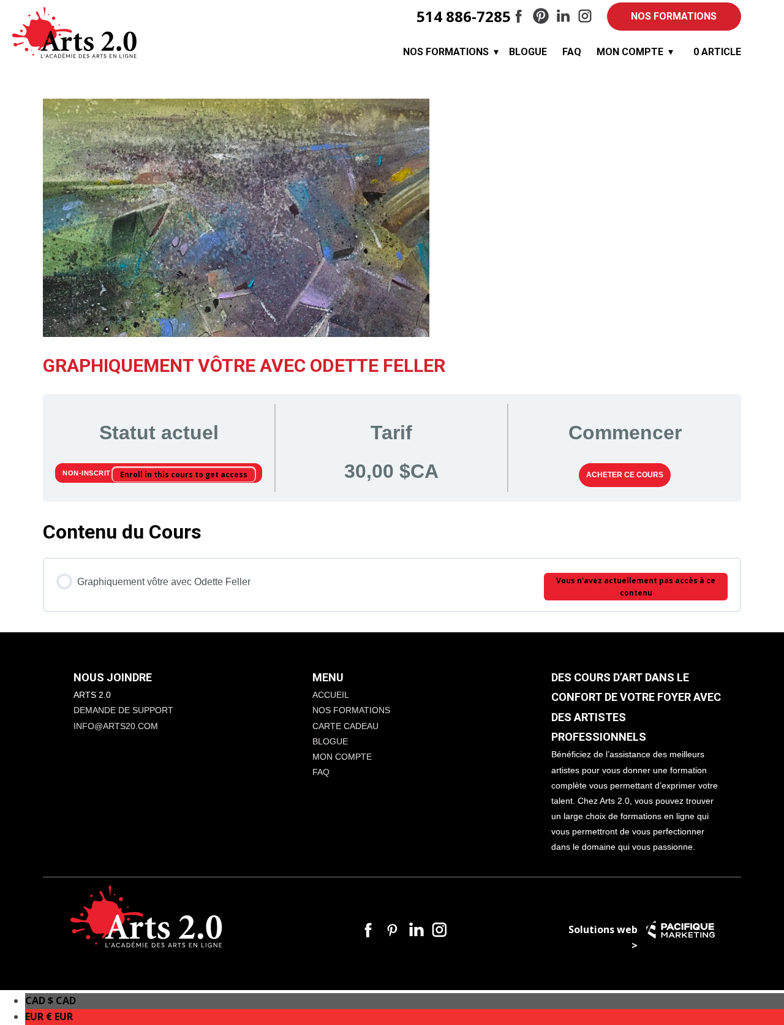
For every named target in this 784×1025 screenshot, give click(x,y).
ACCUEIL (330, 695)
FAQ (571, 52)
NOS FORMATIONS (674, 16)
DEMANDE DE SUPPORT (123, 710)
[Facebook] (519, 16)
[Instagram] (585, 16)
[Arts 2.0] (75, 33)
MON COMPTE (630, 52)
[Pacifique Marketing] (680, 930)
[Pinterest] (541, 16)
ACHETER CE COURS (624, 475)
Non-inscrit (87, 473)
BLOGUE (528, 52)
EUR (49, 1016)
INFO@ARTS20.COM (116, 726)
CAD (50, 1000)
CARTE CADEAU (345, 726)
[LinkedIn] (563, 16)
